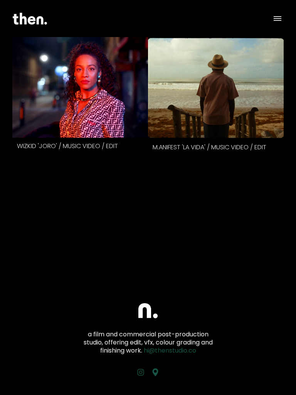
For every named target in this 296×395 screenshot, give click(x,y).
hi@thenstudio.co (170, 350)
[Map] (155, 372)
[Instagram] (141, 372)
